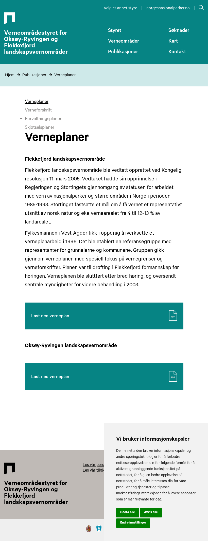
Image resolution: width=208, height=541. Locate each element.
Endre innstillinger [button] (133, 523)
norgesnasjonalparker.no (168, 8)
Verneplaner (65, 75)
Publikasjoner (123, 52)
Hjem (9, 75)
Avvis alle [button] (151, 512)
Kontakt (177, 52)
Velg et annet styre (120, 8)
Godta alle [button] (127, 512)
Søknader (178, 31)
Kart (173, 42)
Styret (114, 31)
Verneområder (123, 42)
